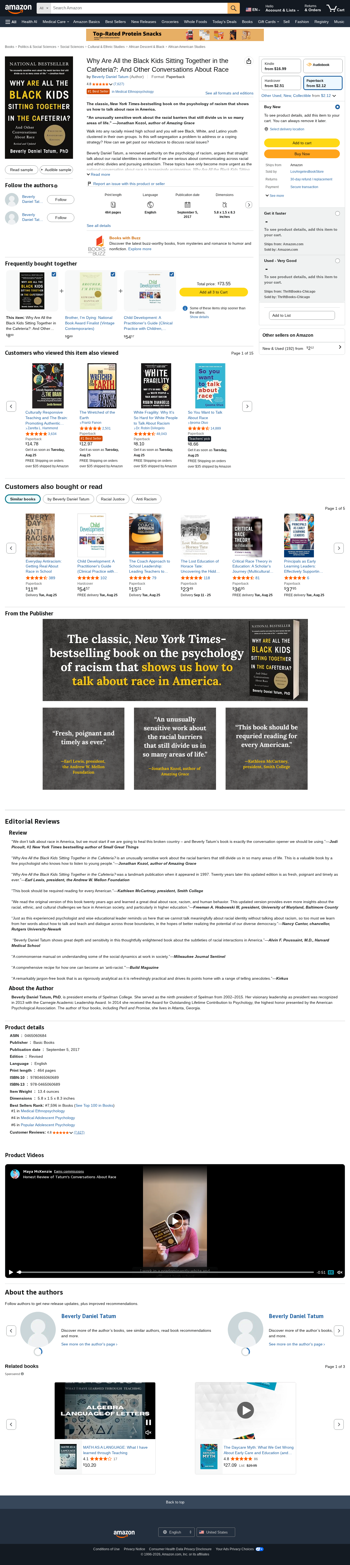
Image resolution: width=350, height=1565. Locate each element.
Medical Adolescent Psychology (48, 1118)
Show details (199, 317)
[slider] (165, 1272)
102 (103, 578)
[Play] (9, 1272)
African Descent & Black (146, 47)
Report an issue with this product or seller (129, 183)
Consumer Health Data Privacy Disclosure (180, 1549)
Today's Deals (224, 21)
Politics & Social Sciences (37, 47)
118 (207, 578)
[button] (11, 21)
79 (154, 578)
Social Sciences (72, 47)
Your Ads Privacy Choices (235, 1549)
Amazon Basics (86, 21)
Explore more (139, 249)
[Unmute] (340, 1272)
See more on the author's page (88, 1344)
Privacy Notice (134, 1549)
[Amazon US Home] (124, 1534)
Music (339, 21)
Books (247, 21)
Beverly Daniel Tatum (110, 76)
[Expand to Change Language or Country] (259, 10)
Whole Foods (195, 21)
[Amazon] (18, 8)
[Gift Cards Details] (278, 21)
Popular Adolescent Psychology (48, 1125)
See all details (99, 225)
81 (257, 578)
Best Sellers (115, 21)
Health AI (29, 21)
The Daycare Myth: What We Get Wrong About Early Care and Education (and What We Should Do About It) (259, 1450)
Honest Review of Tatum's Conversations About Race (69, 1176)
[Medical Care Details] (68, 21)
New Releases (143, 21)
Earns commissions (69, 1171)
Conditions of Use (106, 1549)
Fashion (302, 21)
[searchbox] (139, 8)
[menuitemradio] (331, 1272)
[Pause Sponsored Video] (148, 1423)
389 (52, 578)
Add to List (281, 315)
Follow (60, 199)
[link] (90, 290)
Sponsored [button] (12, 1374)
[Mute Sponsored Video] (148, 1433)
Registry (321, 21)
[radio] (281, 66)
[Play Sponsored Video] (245, 1411)
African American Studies (186, 47)
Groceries (170, 21)
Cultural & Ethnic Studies (106, 47)
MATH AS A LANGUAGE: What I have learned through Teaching (115, 1450)
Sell (286, 21)
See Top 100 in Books (94, 1105)
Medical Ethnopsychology (43, 1111)
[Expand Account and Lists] (298, 10)
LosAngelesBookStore (307, 172)
